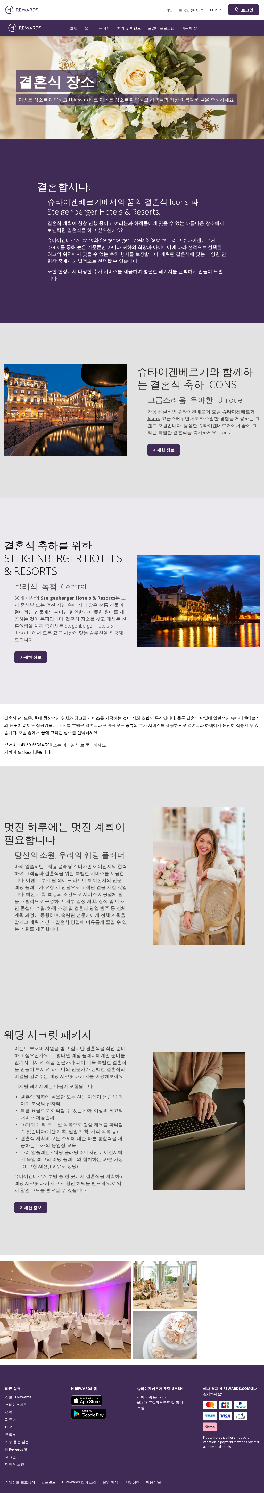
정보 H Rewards (18, 1397)
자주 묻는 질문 (17, 1441)
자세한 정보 (164, 450)
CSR (8, 1426)
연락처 (10, 1434)
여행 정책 (132, 1482)
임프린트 (48, 1482)
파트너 (10, 1419)
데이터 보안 (14, 1464)
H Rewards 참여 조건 (79, 1482)
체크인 (10, 1456)
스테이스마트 (16, 1404)
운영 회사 (110, 1482)
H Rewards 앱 (16, 1449)
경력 (8, 1411)
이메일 (68, 745)
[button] (65, 1310)
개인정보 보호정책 (20, 1482)
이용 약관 (153, 1482)
